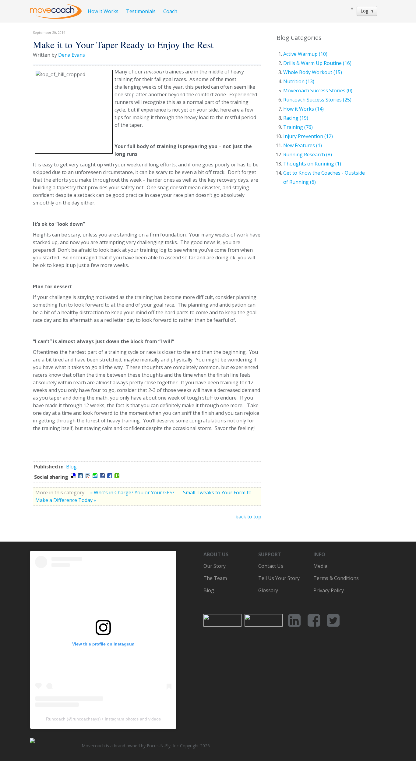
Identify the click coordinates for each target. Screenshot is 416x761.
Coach (170, 11)
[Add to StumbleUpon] (95, 475)
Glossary (268, 590)
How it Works (103, 11)
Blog (71, 466)
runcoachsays (85, 719)
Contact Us (270, 566)
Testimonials (141, 11)
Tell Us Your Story (279, 578)
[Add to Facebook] (102, 475)
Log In (367, 11)
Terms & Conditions (336, 578)
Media (320, 566)
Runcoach (55, 719)
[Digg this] (80, 475)
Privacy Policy (328, 590)
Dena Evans (71, 55)
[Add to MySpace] (109, 475)
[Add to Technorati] (117, 475)
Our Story (214, 566)
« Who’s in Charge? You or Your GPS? (133, 492)
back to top (248, 516)
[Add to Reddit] (87, 475)
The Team (215, 578)
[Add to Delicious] (73, 475)
